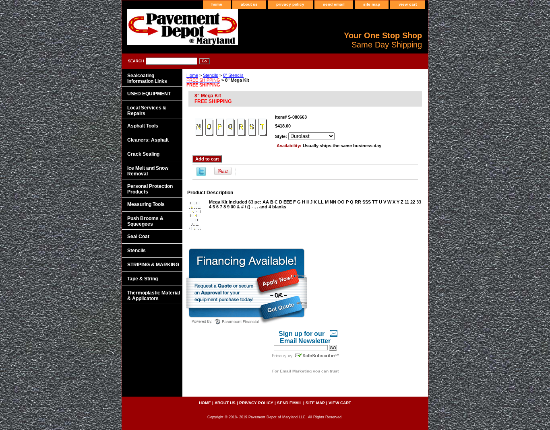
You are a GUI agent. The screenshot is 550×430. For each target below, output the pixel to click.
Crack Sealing (143, 154)
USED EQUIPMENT (149, 94)
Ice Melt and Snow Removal (147, 171)
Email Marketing (296, 371)
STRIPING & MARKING (153, 264)
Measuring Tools (146, 204)
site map (371, 4)
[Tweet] (201, 174)
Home (192, 75)
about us (249, 4)
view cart (408, 4)
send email (334, 4)
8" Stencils (215, 77)
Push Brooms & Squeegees (145, 221)
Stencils (210, 75)
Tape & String (142, 279)
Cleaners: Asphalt (148, 140)
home (216, 4)
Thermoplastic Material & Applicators (153, 295)
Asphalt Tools (142, 126)
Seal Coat (138, 236)
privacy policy (290, 4)
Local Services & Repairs (146, 110)
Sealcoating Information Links (147, 78)
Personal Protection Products (150, 189)
